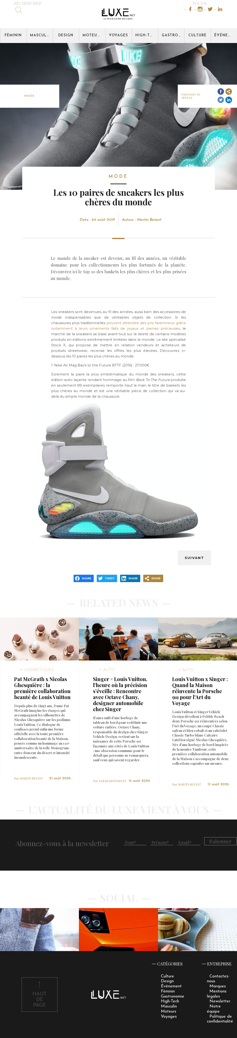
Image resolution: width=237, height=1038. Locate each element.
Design (65, 35)
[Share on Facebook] (221, 92)
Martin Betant (149, 220)
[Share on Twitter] (221, 100)
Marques (217, 986)
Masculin (40, 35)
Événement (225, 35)
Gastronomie (173, 35)
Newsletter (219, 1001)
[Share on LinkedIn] (229, 100)
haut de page (39, 1000)
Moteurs (92, 35)
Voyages (118, 35)
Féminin (13, 35)
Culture (197, 35)
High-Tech (146, 35)
